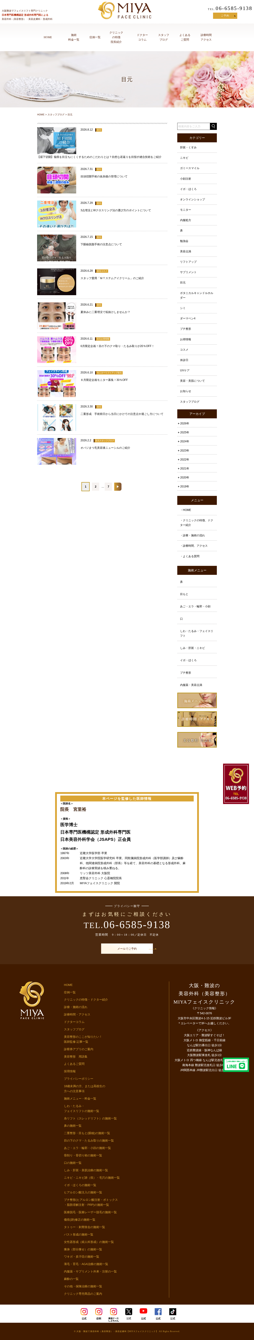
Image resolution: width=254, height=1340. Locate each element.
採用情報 (70, 1071)
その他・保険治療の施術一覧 (83, 1286)
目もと (184, 594)
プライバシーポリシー (78, 1078)
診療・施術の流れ (75, 1007)
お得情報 (185, 339)
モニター (185, 209)
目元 (183, 282)
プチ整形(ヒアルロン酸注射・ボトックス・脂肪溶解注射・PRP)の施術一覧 (91, 1202)
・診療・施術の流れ (192, 535)
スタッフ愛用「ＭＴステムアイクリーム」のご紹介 (112, 278)
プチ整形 (185, 328)
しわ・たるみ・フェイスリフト (196, 633)
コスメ (184, 349)
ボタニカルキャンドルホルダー (196, 295)
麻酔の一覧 (71, 1279)
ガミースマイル (189, 168)
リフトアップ (188, 261)
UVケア (185, 370)
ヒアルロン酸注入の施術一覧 (83, 1192)
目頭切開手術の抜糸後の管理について (104, 176)
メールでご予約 (127, 948)
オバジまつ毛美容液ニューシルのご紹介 (105, 447)
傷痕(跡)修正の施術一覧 (79, 1219)
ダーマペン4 (187, 318)
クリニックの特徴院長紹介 (116, 37)
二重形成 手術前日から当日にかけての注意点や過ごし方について (122, 413)
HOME (48, 37)
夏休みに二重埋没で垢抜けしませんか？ (105, 312)
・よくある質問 (189, 556)
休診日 (184, 360)
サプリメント (188, 272)
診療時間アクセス (206, 37)
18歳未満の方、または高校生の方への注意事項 (84, 1089)
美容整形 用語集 (75, 1056)
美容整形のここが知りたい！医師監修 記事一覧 (83, 1039)
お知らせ (185, 391)
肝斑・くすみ (188, 147)
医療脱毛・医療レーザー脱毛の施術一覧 (90, 1212)
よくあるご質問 (184, 37)
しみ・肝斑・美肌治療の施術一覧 (86, 1170)
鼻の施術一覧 (73, 1125)
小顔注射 (185, 178)
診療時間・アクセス (77, 1014)
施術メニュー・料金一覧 (80, 1098)
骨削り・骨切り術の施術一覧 (83, 1155)
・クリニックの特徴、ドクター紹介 (196, 522)
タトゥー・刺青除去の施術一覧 (84, 1227)
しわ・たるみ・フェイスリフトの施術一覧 (81, 1108)
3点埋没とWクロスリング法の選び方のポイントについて (116, 210)
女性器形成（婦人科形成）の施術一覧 (89, 1242)
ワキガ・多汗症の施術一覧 (81, 1256)
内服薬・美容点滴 (191, 684)
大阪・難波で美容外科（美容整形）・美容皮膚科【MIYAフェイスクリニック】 (117, 1331)
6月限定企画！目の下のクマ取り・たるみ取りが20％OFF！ (117, 346)
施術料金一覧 (73, 37)
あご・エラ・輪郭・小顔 (195, 606)
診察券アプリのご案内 (78, 1049)
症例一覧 (95, 37)
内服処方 (185, 220)
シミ (183, 308)
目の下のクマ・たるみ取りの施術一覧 (89, 1140)
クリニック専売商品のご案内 (83, 1293)
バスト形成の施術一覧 (78, 1234)
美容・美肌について (192, 380)
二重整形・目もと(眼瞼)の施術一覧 (87, 1133)
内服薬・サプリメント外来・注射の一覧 (90, 1271)
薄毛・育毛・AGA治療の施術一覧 (86, 1264)
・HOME (185, 510)
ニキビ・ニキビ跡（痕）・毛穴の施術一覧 (92, 1177)
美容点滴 (185, 251)
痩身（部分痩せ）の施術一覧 (83, 1249)
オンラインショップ (192, 199)
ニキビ (184, 157)
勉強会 (184, 241)
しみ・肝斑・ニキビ (192, 648)
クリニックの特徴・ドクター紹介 (86, 999)
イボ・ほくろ (188, 189)
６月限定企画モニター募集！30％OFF (104, 379)
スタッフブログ (163, 37)
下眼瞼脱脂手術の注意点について (101, 244)
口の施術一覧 (73, 1163)
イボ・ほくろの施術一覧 (80, 1185)
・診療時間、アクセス (194, 545)
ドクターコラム (142, 37)
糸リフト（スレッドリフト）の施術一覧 (90, 1118)
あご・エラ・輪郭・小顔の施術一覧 (87, 1148)
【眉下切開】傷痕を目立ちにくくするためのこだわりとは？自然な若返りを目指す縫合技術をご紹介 (99, 156)
